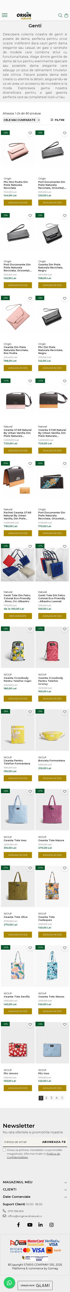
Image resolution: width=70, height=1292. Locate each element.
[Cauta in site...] (60, 15)
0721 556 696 (15, 1211)
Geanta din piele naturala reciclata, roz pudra (16, 350)
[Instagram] (51, 1225)
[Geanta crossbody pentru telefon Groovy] (52, 647)
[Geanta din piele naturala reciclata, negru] (52, 234)
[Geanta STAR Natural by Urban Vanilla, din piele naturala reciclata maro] (52, 399)
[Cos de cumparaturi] (66, 15)
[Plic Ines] (52, 1042)
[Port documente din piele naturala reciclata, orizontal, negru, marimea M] (18, 234)
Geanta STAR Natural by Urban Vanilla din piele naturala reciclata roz (18, 432)
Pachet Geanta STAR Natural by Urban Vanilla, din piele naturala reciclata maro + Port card (17, 515)
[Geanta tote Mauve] (52, 809)
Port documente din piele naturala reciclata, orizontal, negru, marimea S (51, 184)
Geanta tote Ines (15, 840)
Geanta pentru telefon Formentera (17, 762)
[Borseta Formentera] (52, 730)
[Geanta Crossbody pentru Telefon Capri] (18, 647)
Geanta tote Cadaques (46, 918)
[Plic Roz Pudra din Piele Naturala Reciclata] (18, 151)
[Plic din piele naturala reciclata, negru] (52, 316)
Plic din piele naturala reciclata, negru (50, 350)
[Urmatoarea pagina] (62, 1098)
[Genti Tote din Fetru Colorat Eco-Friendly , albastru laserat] (52, 564)
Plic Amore (11, 1073)
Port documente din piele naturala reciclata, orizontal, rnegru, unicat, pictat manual (51, 515)
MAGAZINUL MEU (17, 1182)
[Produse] (5, 16)
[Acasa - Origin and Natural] (23, 15)
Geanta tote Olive (16, 916)
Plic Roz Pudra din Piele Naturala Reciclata (16, 184)
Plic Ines (43, 1073)
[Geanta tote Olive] (18, 886)
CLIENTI (9, 1189)
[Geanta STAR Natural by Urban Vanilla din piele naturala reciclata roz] (18, 399)
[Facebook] (18, 1225)
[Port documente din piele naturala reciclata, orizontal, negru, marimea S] (52, 151)
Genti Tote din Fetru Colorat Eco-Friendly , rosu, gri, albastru (17, 598)
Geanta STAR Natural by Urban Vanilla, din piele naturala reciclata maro (52, 432)
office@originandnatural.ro (24, 1216)
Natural (8, 426)
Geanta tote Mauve (51, 840)
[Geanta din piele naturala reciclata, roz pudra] (18, 316)
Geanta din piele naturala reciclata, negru (50, 267)
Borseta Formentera (51, 760)
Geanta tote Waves (51, 996)
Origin (7, 178)
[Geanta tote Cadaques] (52, 886)
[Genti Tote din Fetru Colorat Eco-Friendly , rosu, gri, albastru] (18, 564)
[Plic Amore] (18, 1042)
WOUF (8, 674)
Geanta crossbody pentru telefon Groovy (50, 680)
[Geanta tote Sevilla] (18, 966)
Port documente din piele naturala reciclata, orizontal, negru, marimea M (17, 267)
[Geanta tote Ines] (18, 809)
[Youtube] (29, 1225)
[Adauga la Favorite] (30, 133)
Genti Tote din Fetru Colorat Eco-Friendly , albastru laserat (51, 598)
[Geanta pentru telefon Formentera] (18, 730)
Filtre (58, 120)
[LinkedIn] (40, 1225)
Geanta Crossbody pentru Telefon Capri (17, 679)
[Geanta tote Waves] (52, 966)
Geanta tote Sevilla (17, 996)
